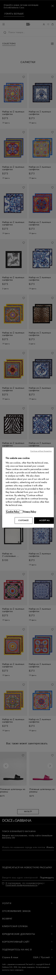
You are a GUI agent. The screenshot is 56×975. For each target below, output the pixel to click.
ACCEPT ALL (44, 520)
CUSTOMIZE (23, 520)
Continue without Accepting (40, 451)
